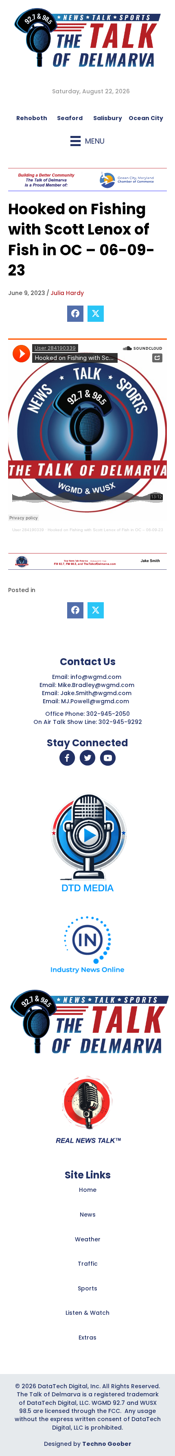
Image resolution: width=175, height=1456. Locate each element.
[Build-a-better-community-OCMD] (87, 179)
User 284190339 (28, 530)
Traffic (88, 1264)
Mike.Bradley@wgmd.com (96, 685)
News (88, 1214)
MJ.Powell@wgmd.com (96, 701)
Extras (87, 1337)
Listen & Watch (87, 1313)
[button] (67, 758)
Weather (88, 1239)
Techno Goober (106, 1444)
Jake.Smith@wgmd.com (96, 693)
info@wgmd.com (96, 677)
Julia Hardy (67, 293)
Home (87, 1190)
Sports (87, 1288)
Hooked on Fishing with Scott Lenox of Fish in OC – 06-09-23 (105, 530)
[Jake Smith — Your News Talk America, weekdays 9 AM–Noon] (87, 561)
